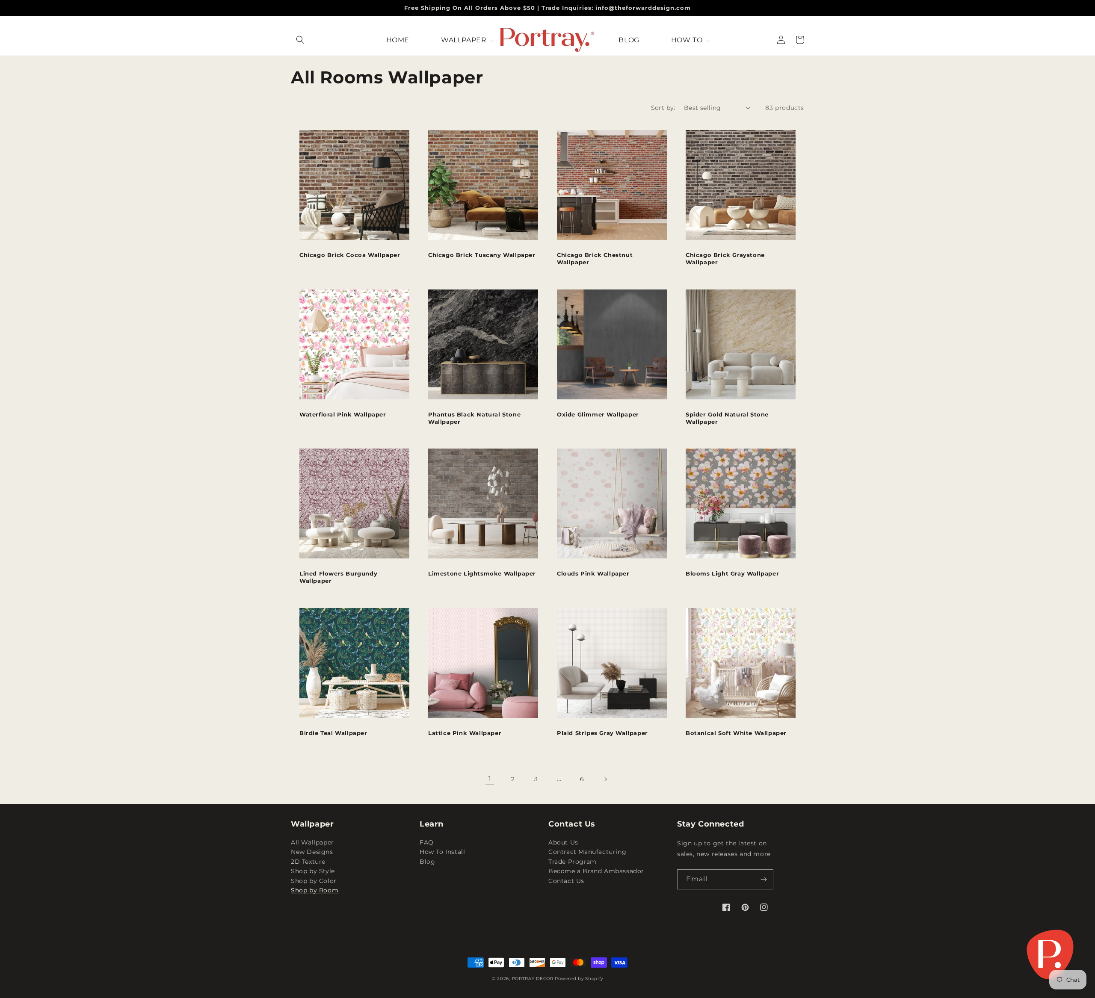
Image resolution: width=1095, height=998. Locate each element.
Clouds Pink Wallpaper (593, 573)
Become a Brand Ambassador (596, 871)
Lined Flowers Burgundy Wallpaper (338, 577)
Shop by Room (314, 890)
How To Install (442, 852)
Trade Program (572, 861)
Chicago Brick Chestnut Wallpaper (595, 258)
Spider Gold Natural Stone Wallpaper (727, 418)
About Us (563, 843)
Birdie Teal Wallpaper (333, 732)
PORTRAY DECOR (532, 978)
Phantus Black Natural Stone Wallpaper (474, 418)
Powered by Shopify (579, 978)
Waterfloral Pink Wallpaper (342, 414)
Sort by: (663, 108)
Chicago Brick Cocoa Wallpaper (349, 254)
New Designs (312, 852)
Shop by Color (314, 881)
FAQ (427, 843)
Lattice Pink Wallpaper (464, 732)
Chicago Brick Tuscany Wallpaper (482, 254)
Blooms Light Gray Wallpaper (732, 573)
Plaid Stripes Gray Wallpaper (602, 732)
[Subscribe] (763, 879)
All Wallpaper (312, 843)
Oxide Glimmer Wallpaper (598, 414)
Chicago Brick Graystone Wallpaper (725, 258)
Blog (427, 861)
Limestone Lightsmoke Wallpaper (482, 573)
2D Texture (308, 861)
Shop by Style (313, 871)
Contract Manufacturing (587, 852)
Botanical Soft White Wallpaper (736, 732)
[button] (300, 39)
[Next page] (605, 779)
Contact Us (566, 881)
